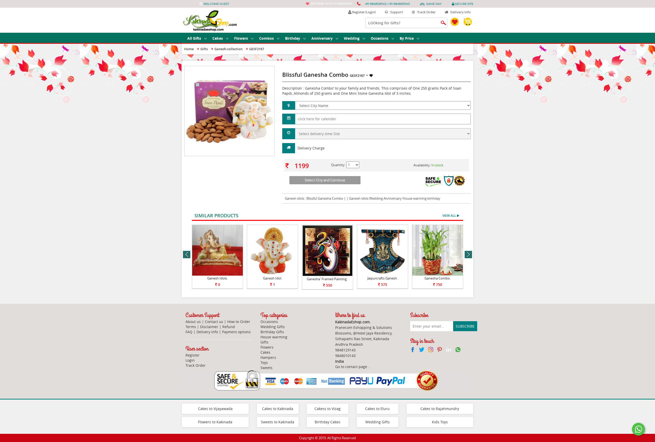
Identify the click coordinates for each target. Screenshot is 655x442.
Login (190, 360)
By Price (407, 38)
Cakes (217, 38)
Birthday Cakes (327, 421)
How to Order (238, 321)
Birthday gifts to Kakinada (331, 3)
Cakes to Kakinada (277, 408)
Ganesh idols (294, 198)
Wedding (351, 38)
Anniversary (322, 38)
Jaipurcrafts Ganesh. (382, 278)
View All (449, 215)
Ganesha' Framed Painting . (327, 279)
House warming (273, 337)
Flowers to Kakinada (215, 421)
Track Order (425, 12)
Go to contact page (351, 366)
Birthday (292, 38)
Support (395, 12)
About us (193, 321)
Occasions (379, 38)
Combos (266, 38)
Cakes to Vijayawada (215, 408)
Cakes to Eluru (377, 408)
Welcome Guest (216, 4)
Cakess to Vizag (327, 408)
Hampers (268, 357)
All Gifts (194, 38)
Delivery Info (459, 12)
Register (192, 355)
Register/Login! (363, 12)
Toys (264, 362)
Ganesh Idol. (272, 278)
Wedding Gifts (272, 326)
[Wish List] (258, 68)
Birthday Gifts (272, 331)
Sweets (266, 367)
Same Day (434, 4)
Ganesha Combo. (437, 278)
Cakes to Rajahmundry (439, 408)
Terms (190, 326)
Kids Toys (440, 421)
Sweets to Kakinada (277, 421)
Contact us (214, 321)
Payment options (236, 331)
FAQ (188, 331)
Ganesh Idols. (217, 278)
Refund (228, 326)
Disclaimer (209, 326)
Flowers (241, 38)
